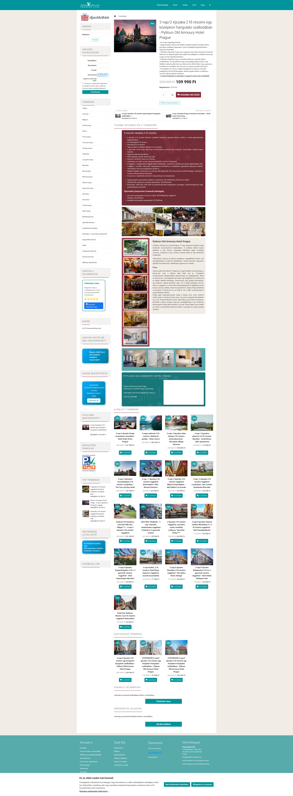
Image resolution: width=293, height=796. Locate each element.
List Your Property (154, 748)
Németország (87, 177)
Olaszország (87, 182)
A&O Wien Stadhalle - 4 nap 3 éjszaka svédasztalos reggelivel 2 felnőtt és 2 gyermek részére (150, 527)
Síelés (84, 245)
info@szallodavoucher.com (192, 757)
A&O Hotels (86, 211)
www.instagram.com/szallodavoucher (196, 764)
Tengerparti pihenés (89, 251)
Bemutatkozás (85, 758)
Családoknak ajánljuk (89, 228)
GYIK (194, 5)
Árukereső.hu (153, 757)
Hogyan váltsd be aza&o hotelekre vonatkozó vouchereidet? (97, 356)
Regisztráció (118, 748)
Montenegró (86, 171)
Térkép (185, 5)
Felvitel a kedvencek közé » (169, 103)
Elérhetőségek (162, 5)
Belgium (85, 120)
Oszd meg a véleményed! (88, 762)
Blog (203, 5)
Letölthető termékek (121, 765)
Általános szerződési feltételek (90, 755)
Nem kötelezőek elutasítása (177, 784)
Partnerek (83, 772)
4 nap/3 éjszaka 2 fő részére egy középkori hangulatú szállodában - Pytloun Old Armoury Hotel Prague (125, 663)
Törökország (87, 205)
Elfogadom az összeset (202, 784)
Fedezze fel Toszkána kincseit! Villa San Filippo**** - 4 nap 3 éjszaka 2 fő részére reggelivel (125, 527)
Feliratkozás (95, 92)
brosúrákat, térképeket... (92, 550)
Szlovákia (85, 194)
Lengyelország (88, 160)
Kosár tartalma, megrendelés (90, 751)
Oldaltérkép (84, 768)
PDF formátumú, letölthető (93, 548)
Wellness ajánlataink (89, 262)
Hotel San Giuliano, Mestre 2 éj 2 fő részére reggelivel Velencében (125, 616)
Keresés (95, 40)
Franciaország (88, 142)
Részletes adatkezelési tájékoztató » (94, 791)
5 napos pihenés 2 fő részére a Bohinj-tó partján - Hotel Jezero (151, 436)
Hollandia (85, 154)
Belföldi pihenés (87, 217)
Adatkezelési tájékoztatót (100, 83)
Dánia (85, 131)
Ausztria (86, 114)
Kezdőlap (83, 748)
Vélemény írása (91, 307)
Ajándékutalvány (88, 222)
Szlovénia (86, 200)
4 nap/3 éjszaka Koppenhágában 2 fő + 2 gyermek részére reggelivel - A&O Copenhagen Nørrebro (125, 572)
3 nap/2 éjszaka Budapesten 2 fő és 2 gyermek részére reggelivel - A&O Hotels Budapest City (202, 572)
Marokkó (85, 165)
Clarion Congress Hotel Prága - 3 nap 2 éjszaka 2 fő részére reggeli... (99, 502)
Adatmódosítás (119, 755)
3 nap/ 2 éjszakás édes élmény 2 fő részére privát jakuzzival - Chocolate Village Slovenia (176, 438)
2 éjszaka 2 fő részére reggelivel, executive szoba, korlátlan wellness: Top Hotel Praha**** (176, 527)
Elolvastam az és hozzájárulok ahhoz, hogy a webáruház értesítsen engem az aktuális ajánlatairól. (94, 86)
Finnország (87, 137)
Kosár (175, 5)
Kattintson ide (94, 400)
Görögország (87, 148)
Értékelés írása (164, 701)
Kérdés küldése (163, 724)
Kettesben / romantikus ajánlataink (94, 234)
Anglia (85, 108)
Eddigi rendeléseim (120, 758)
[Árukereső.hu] (163, 753)
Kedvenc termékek (120, 762)
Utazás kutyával (88, 257)
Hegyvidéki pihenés (89, 240)
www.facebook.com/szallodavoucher (195, 760)
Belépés (116, 751)
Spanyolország (88, 188)
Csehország (87, 125)
